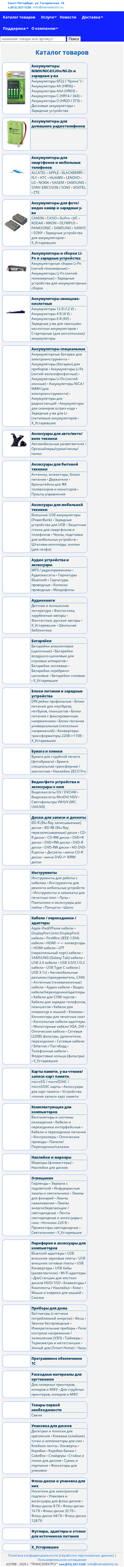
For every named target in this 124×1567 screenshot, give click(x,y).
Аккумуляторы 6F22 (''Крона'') (56, 81)
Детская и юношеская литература (50, 608)
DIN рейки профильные (51, 701)
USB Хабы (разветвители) (51, 1270)
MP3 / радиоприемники (51, 570)
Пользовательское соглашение (62, 1559)
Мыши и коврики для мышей (56, 1292)
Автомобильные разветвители (57, 443)
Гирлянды (39, 1183)
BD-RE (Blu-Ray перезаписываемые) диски (54, 830)
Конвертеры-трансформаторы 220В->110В (56, 733)
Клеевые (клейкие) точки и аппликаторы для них (58, 1438)
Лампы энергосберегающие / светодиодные (50, 1208)
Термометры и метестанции (55, 1342)
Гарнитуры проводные (49, 582)
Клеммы (75, 1011)
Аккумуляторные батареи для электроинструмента (56, 357)
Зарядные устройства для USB (51, 522)
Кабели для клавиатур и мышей (52, 1009)
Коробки (38, 1450)
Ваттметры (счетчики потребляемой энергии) (51, 1316)
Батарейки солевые (68, 675)
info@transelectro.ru (48, 7)
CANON (37, 218)
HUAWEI (56, 177)
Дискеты (54, 852)
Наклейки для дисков (49, 1167)
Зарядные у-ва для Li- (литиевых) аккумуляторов (54, 416)
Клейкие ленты (44, 1445)
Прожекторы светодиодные (54, 1227)
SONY (38, 232)
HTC (43, 177)
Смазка (37, 1297)
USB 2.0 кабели (44, 962)
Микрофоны (63, 589)
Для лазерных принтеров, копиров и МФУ (53, 1387)
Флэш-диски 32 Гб (58, 1510)
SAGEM (58, 182)
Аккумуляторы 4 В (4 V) (50, 313)
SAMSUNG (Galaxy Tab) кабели (57, 957)
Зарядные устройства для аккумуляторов (56, 235)
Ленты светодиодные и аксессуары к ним (56, 1217)
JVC (75, 218)
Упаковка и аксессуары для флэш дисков (56, 1498)
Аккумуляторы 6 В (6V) (50, 318)
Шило (68, 907)
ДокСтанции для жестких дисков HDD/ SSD (53, 1280)
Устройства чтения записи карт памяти (56, 1094)
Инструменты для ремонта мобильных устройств (57, 885)
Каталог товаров (19, 17)
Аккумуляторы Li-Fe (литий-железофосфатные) (57, 371)
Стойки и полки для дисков (57, 1458)
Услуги (47, 17)
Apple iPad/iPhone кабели (52, 928)
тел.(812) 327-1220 (72, 1564)
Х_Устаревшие (43, 242)
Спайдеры (57, 1455)
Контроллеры (44, 1136)
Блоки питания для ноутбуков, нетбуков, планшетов (57, 706)
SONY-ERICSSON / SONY (50, 187)
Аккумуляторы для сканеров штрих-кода (57, 406)
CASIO (52, 218)
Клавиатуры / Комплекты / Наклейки (58, 1285)
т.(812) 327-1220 (20, 7)
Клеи (77, 1287)
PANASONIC (41, 227)
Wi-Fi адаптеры (73, 1272)
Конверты (68, 1445)
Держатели (58, 479)
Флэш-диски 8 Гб (45, 1505)
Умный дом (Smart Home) (52, 1347)
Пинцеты (53, 907)
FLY (34, 177)
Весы (79, 1318)
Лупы (63, 897)
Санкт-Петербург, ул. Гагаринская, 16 (36, 3)
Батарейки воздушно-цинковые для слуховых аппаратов (52, 656)
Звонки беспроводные (50, 1323)
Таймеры (72, 1338)
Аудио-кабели (58, 987)
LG (33, 182)
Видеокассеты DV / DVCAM (53, 792)
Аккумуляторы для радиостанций (47, 401)
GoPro (65, 218)
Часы (81, 1347)
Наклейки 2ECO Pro (69, 771)
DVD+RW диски (57, 842)
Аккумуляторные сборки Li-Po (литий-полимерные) (56, 266)
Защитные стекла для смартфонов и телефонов (58, 529)
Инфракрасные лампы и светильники (55, 1191)
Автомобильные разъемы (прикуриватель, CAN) (58, 975)
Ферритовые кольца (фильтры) (57, 1055)
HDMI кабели (44, 947)
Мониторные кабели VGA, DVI (58, 1026)
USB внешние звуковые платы (53, 1256)
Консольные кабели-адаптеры (59, 1021)
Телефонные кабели (48, 1051)
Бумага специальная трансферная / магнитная (55, 766)
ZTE (36, 192)
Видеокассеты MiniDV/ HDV (54, 796)
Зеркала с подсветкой (49, 1186)
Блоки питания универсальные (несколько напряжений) (57, 725)
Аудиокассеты (43, 575)
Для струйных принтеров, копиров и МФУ (57, 1392)
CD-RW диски (58, 837)
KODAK (37, 223)
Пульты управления (48, 494)
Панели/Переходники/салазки (50, 1144)
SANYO (80, 227)
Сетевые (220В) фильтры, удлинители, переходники (56, 1036)
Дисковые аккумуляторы (52, 105)
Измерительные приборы (53, 1328)
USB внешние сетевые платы (58, 1261)
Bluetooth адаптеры (47, 1253)
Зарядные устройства (49, 110)
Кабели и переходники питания (58, 1131)
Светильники (43, 1232)
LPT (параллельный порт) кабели (56, 950)
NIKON (51, 223)
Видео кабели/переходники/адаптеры (58, 989)
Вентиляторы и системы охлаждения (52, 1120)
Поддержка (14, 28)
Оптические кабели (48, 1031)
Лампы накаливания (49, 1200)
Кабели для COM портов (53, 996)
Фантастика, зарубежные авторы (53, 613)
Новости (68, 17)
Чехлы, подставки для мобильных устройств (57, 537)
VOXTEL (79, 187)
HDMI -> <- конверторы (65, 942)
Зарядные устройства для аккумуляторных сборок (58, 283)
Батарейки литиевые (49, 665)
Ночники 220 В (54, 1222)
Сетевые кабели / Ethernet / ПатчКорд (57, 1044)
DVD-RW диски (56, 847)
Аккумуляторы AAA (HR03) (53, 90)
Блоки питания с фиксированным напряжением (56, 716)
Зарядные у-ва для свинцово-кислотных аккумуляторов (56, 326)
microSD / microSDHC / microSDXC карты (50, 1084)
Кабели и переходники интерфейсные (56, 1124)
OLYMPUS (67, 223)
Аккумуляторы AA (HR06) (52, 86)
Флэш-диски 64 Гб (46, 1515)
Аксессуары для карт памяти (57, 1089)
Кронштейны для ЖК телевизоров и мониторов (53, 487)
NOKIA (44, 182)
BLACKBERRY (72, 172)
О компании (43, 28)
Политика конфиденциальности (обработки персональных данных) (61, 1555)
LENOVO (73, 177)
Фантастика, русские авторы (55, 620)
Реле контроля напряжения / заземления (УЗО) (58, 1333)
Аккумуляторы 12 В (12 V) (52, 308)
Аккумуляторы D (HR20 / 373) (55, 100)
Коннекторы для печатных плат (58, 1016)
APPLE (54, 172)
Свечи (36, 1415)
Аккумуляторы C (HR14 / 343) (55, 95)
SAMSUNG (75, 182)
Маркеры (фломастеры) (51, 1162)
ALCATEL (38, 172)
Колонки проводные (49, 587)
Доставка (91, 17)
